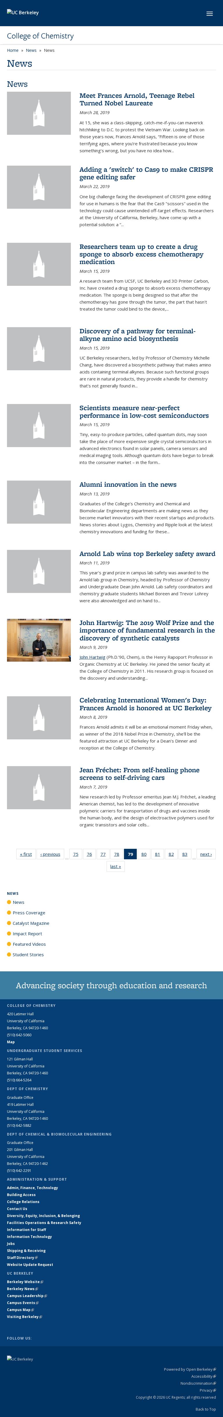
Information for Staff (26, 1229)
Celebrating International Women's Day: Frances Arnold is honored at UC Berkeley (146, 703)
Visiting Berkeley (24, 1316)
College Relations (23, 1201)
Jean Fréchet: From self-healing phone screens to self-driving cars (139, 773)
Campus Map (20, 1309)
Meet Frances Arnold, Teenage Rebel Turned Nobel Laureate (137, 99)
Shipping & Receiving (26, 1250)
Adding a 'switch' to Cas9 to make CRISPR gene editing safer (146, 173)
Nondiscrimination (198, 1383)
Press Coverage (29, 912)
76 (91, 855)
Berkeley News (22, 1288)
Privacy (208, 1390)
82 (173, 855)
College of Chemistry (40, 36)
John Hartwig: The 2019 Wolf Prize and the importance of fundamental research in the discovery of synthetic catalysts (147, 630)
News (31, 50)
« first (28, 854)
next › (208, 854)
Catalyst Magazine (31, 923)
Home (13, 50)
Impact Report (27, 933)
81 (159, 855)
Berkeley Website (25, 1281)
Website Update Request (30, 1264)
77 (104, 855)
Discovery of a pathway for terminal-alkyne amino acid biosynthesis (138, 334)
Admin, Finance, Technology (32, 1187)
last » (117, 866)
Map (11, 1041)
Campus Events (23, 1302)
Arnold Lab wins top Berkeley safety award (147, 553)
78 (118, 855)
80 (145, 855)
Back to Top (206, 1409)
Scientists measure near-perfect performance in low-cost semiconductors (144, 411)
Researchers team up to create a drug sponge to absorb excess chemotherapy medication (142, 254)
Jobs (11, 1243)
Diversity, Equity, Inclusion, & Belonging (43, 1215)
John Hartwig (92, 657)
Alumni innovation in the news (128, 484)
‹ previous (52, 854)
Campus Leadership (27, 1295)
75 (77, 855)
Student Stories (28, 954)
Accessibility (203, 1376)
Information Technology (29, 1236)
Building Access (21, 1194)
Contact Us (17, 1208)
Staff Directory (22, 1257)
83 (186, 855)
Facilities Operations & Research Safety (44, 1222)
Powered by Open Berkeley (190, 1369)
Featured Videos (29, 944)
